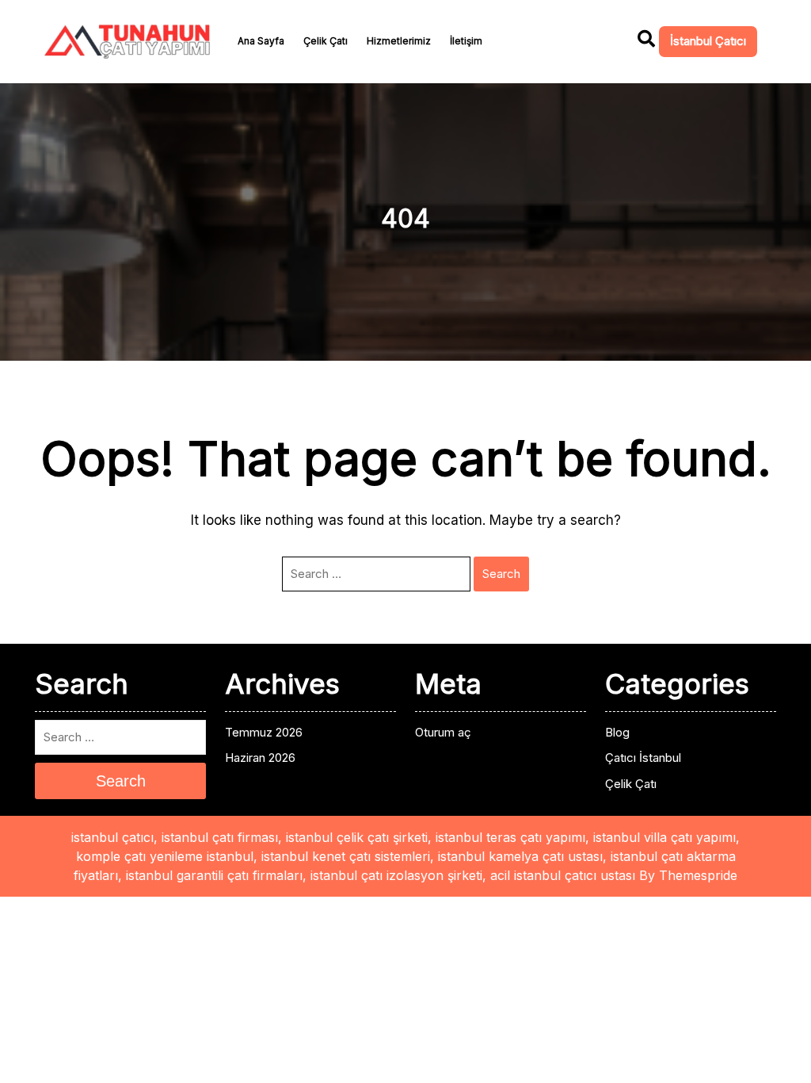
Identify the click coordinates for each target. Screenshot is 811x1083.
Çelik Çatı (325, 41)
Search (501, 573)
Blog (617, 732)
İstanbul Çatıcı (708, 40)
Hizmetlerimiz (399, 41)
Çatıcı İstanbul (643, 757)
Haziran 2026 (260, 757)
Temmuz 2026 (264, 732)
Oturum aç (443, 732)
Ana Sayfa (261, 41)
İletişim (466, 41)
